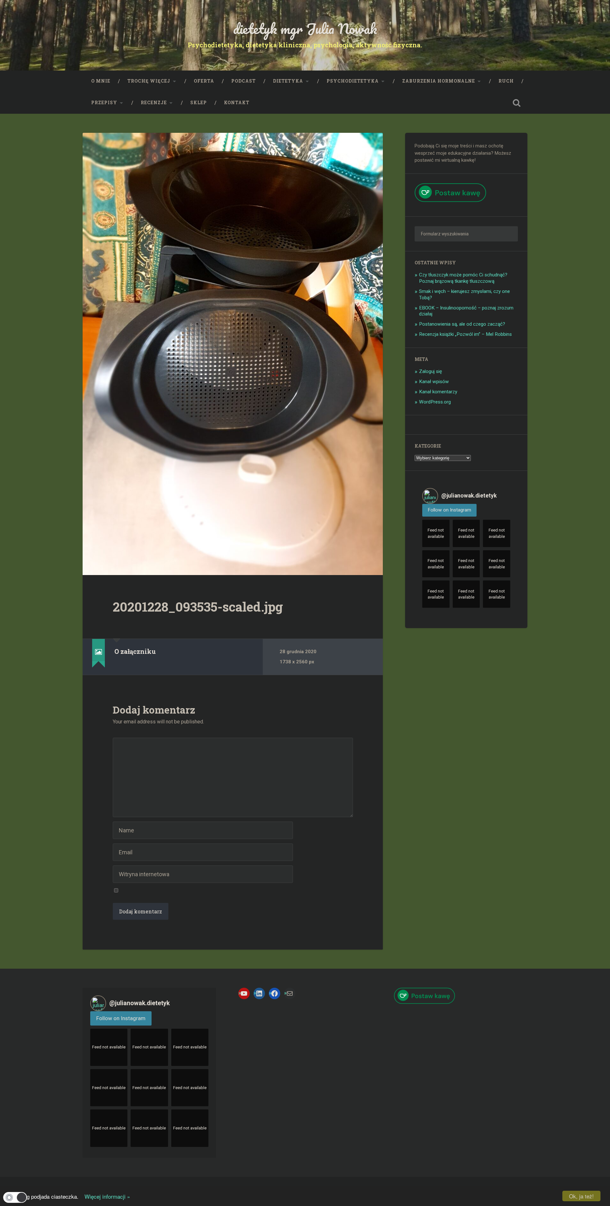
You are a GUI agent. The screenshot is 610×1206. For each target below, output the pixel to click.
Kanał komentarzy (438, 392)
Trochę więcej (148, 81)
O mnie (100, 81)
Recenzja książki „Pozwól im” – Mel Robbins (465, 334)
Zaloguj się (430, 371)
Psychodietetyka (353, 81)
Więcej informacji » (105, 1196)
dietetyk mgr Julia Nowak (305, 28)
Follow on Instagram (449, 510)
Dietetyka (288, 81)
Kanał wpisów (434, 381)
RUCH (506, 81)
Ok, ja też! (581, 1196)
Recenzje (154, 102)
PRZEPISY (104, 102)
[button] (15, 1197)
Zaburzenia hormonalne (438, 81)
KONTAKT (236, 102)
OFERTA (204, 81)
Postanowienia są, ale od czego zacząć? (462, 324)
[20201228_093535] (233, 354)
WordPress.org (435, 402)
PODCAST (243, 81)
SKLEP (198, 102)
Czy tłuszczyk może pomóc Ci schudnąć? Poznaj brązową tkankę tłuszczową (463, 278)
